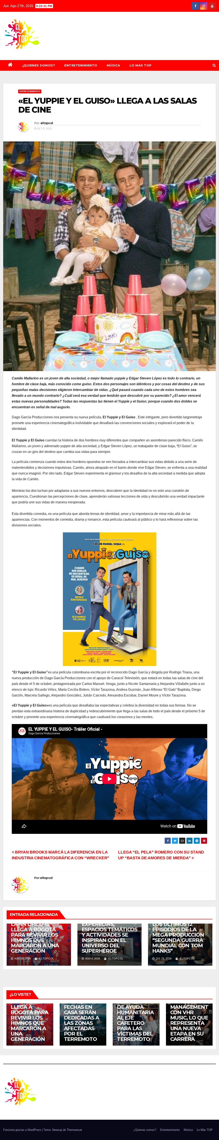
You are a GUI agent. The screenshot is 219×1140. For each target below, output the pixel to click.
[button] (214, 65)
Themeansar (74, 1129)
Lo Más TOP (141, 65)
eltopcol (46, 123)
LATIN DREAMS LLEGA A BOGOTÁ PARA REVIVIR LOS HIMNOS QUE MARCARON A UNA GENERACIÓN (35, 937)
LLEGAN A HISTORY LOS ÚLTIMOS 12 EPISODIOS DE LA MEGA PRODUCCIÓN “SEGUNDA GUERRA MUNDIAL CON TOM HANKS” (178, 935)
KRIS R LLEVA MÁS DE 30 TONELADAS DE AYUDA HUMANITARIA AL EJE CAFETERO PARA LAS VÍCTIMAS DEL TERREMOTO (135, 1015)
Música (113, 65)
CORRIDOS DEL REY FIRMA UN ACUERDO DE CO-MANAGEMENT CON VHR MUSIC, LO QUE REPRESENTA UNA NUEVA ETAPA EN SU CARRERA (189, 1009)
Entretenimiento (80, 65)
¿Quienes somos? (38, 65)
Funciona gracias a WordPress (22, 1129)
